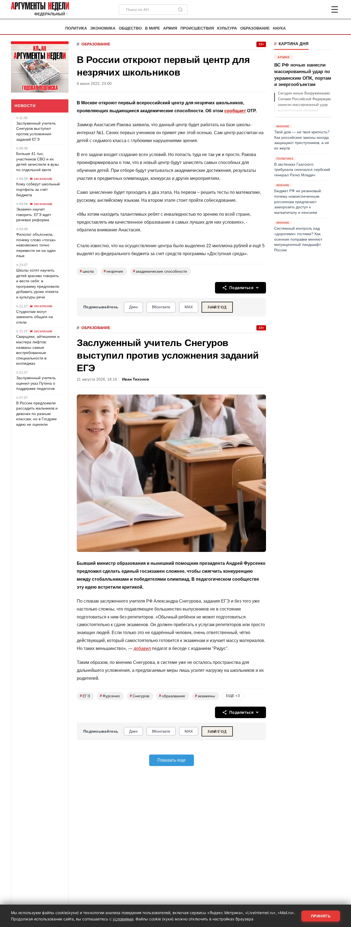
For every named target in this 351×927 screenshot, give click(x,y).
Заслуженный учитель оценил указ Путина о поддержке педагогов (36, 383)
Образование (255, 28)
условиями (123, 919)
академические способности (160, 271)
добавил (142, 648)
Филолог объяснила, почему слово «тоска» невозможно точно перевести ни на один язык (36, 245)
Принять (321, 916)
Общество (130, 28)
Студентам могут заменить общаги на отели (34, 316)
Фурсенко (110, 696)
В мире (152, 28)
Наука (279, 28)
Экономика (102, 28)
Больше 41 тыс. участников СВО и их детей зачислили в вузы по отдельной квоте (37, 161)
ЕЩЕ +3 (233, 696)
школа (87, 271)
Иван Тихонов (135, 379)
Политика (76, 28)
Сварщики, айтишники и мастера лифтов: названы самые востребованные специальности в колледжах (38, 349)
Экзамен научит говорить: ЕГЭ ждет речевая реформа (33, 214)
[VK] (319, 9)
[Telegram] (306, 9)
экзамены (205, 696)
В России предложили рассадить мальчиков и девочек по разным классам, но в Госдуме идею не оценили (37, 414)
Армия (170, 28)
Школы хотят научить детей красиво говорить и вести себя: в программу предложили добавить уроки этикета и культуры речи (37, 283)
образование (172, 696)
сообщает (235, 110)
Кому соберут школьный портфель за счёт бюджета (38, 189)
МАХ (189, 307)
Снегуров (139, 696)
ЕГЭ (85, 696)
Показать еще (171, 760)
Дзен (133, 307)
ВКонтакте (161, 307)
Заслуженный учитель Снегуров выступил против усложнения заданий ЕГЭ (36, 131)
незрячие (113, 271)
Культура (227, 28)
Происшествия (197, 28)
